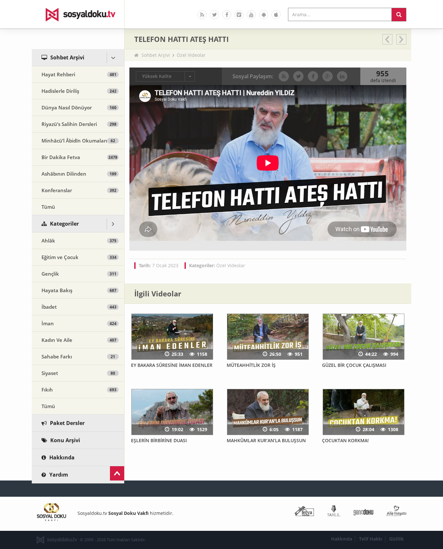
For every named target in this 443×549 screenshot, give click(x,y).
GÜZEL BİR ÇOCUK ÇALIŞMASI (354, 365)
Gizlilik (396, 539)
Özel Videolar (191, 55)
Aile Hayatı (396, 512)
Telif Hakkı (370, 539)
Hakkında (341, 539)
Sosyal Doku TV (78, 14)
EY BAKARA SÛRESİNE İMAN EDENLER (171, 365)
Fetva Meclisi (304, 512)
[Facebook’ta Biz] (226, 14)
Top (117, 473)
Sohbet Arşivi (155, 55)
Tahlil (333, 512)
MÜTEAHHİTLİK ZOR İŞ (251, 365)
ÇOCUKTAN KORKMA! (345, 440)
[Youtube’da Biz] (251, 14)
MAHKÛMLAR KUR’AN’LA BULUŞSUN (266, 440)
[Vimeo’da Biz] (239, 14)
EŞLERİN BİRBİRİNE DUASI (159, 440)
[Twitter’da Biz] (214, 14)
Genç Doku (363, 512)
